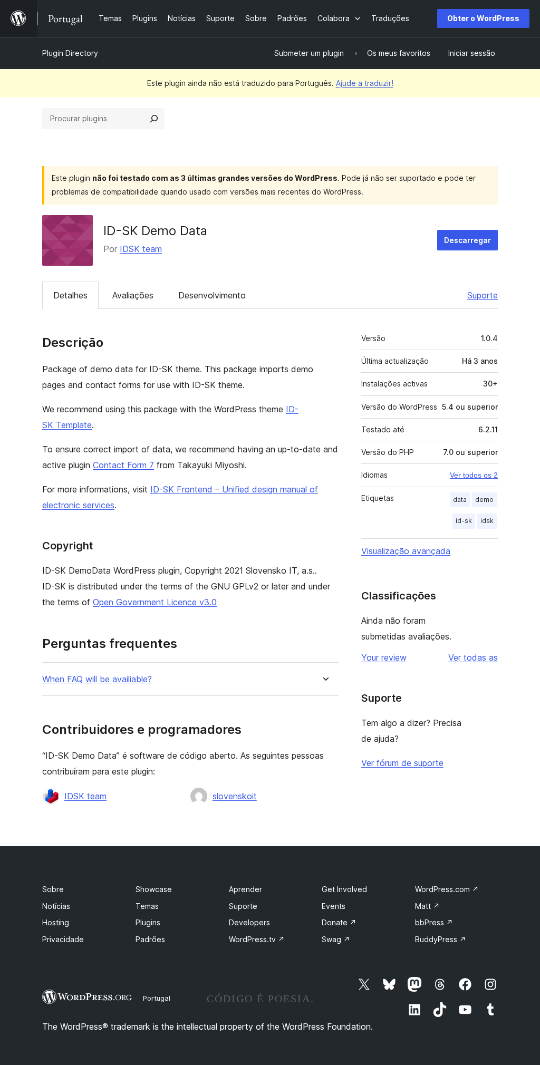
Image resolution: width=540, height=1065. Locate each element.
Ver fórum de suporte (402, 763)
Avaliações (132, 295)
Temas (147, 906)
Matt (427, 906)
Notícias (56, 906)
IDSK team (141, 249)
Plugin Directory (70, 53)
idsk (487, 521)
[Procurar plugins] (154, 118)
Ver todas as (473, 657)
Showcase (154, 889)
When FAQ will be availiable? (97, 679)
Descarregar (467, 240)
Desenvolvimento (212, 295)
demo (484, 500)
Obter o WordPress (483, 18)
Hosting (55, 922)
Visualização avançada (405, 551)
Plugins (148, 922)
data (460, 500)
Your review (384, 657)
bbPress (434, 922)
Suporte (482, 295)
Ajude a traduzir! (364, 83)
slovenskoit (235, 796)
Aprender (245, 889)
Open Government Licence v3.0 (155, 602)
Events (333, 906)
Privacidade (63, 939)
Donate (339, 922)
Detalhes (70, 295)
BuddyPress (440, 939)
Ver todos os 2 (474, 475)
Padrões (150, 939)
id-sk (464, 521)
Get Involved (344, 889)
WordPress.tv (257, 939)
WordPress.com (447, 889)
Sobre (53, 889)
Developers (249, 922)
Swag (336, 939)
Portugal (156, 998)
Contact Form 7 (123, 465)
